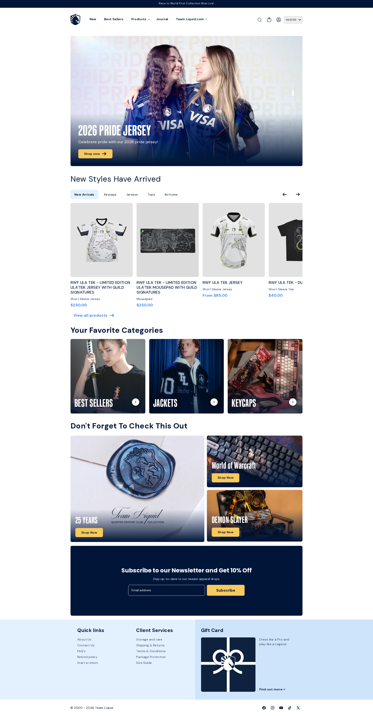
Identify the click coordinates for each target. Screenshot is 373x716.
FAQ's (81, 651)
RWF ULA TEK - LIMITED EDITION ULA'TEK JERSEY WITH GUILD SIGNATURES (101, 287)
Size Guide (144, 663)
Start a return (87, 663)
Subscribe (225, 590)
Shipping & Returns (150, 645)
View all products (90, 315)
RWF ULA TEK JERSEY (222, 282)
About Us (84, 640)
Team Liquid (104, 708)
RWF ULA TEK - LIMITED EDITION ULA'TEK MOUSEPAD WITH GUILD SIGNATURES (167, 287)
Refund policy (87, 657)
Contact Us (85, 645)
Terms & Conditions (151, 651)
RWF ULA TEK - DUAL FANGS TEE (299, 282)
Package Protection (151, 657)
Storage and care (149, 640)
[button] (139, 19)
